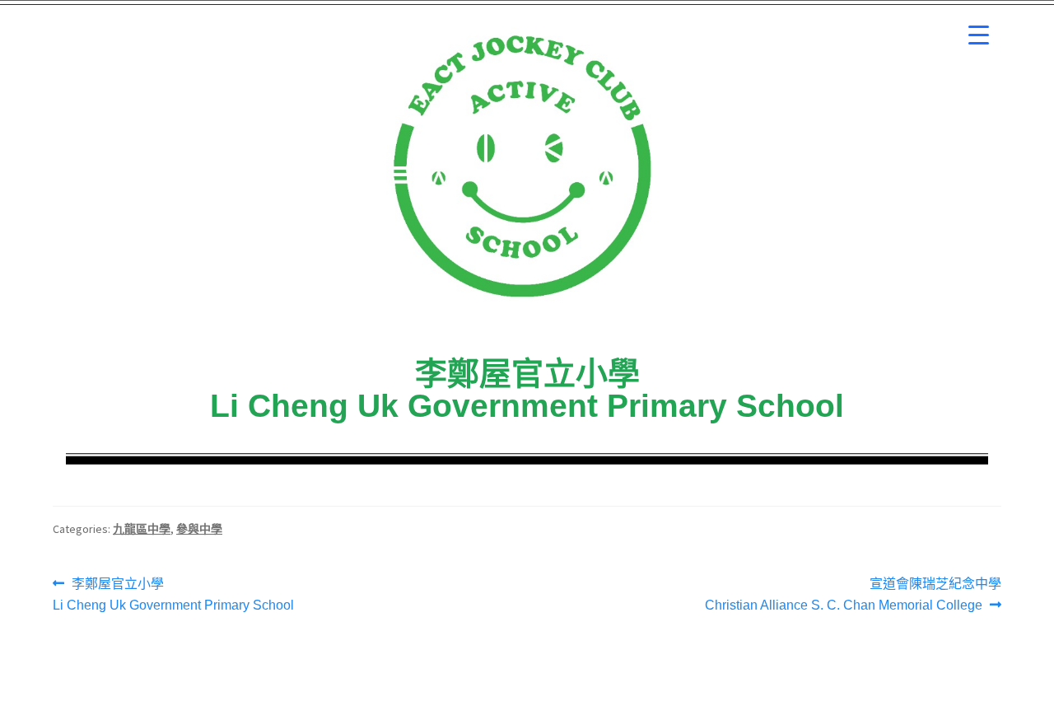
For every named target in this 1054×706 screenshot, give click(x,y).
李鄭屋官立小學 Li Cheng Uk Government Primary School (173, 592)
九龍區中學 (141, 528)
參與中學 (199, 528)
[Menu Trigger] (978, 35)
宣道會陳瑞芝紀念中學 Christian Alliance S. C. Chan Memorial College (853, 592)
